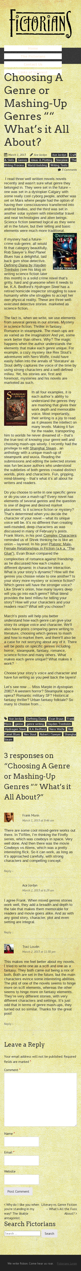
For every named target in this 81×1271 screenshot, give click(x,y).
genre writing (35, 724)
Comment (12, 1070)
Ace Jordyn (40, 155)
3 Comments (69, 170)
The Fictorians (33, 56)
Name (9, 1133)
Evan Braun (56, 719)
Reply (9, 871)
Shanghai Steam (43, 448)
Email (9, 1152)
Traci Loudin (30, 946)
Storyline (62, 160)
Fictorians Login (67, 1263)
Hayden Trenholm (59, 724)
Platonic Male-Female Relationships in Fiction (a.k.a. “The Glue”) (39, 549)
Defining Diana (36, 719)
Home (33, 48)
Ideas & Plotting (41, 160)
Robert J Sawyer (50, 734)
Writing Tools (59, 165)
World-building (37, 165)
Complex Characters (60, 535)
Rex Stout (30, 734)
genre (19, 724)
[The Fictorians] (40, 36)
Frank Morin (30, 815)
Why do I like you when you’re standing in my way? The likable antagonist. (21, 1211)
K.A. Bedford (38, 729)
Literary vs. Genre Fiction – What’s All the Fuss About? (59, 1209)
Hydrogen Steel (15, 729)
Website (10, 1171)
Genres (22, 160)
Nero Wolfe (57, 729)
